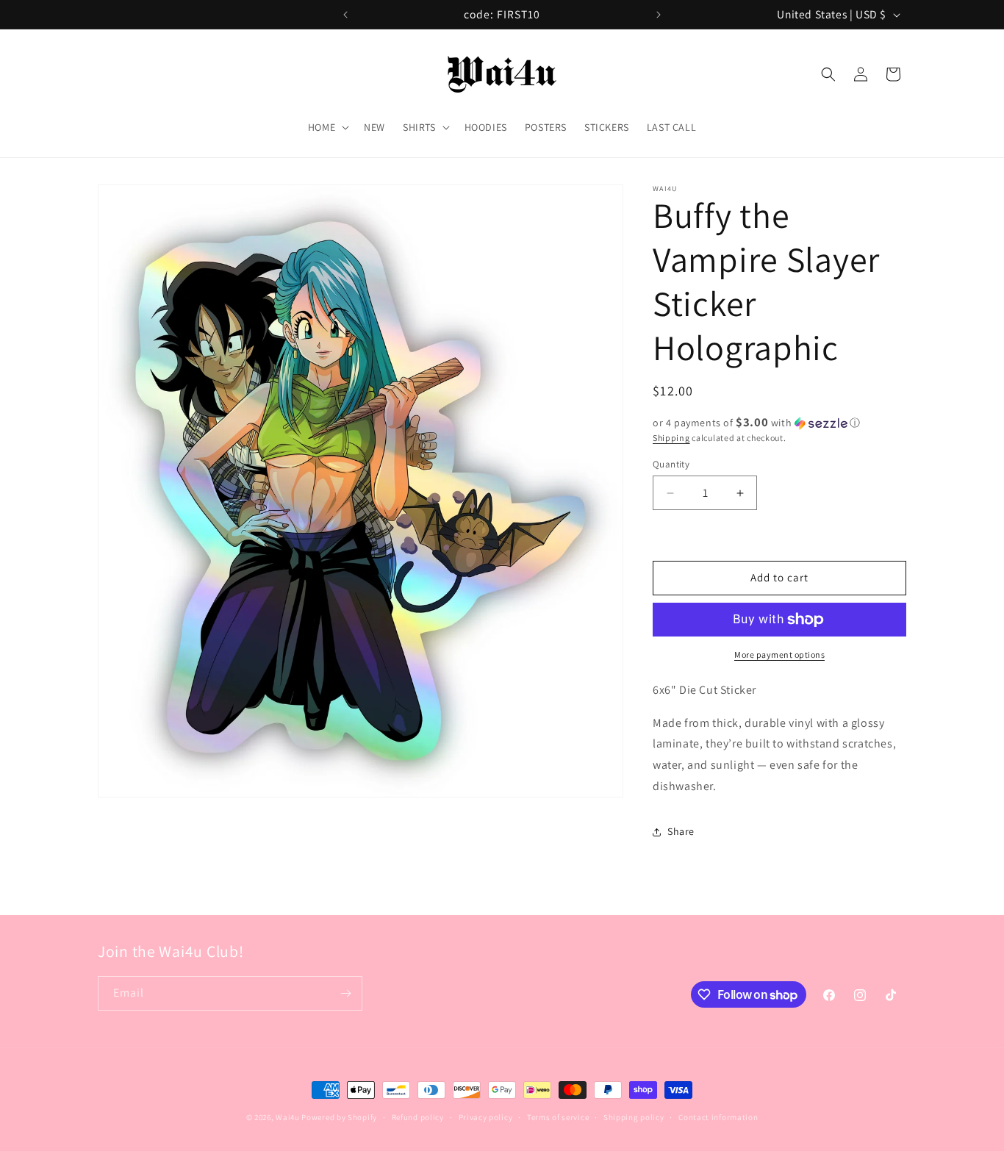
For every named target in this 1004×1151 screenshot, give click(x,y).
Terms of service (558, 1117)
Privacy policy (486, 1117)
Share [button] (681, 831)
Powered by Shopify (339, 1117)
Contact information (718, 1117)
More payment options (779, 654)
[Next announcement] (658, 15)
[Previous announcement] (345, 15)
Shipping (671, 437)
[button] (327, 127)
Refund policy (418, 1117)
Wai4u (288, 1117)
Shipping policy (633, 1117)
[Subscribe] (345, 993)
